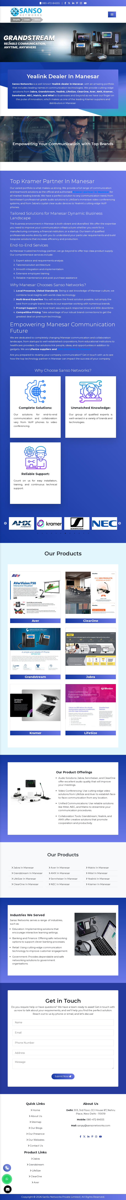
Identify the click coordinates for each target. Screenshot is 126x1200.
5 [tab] (56, 533)
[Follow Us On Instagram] (81, 3)
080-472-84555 (50, 3)
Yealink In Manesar (98, 878)
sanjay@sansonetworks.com (93, 1125)
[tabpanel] (63, 139)
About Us (36, 1116)
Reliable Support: (35, 474)
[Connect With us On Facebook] (65, 3)
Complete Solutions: (35, 408)
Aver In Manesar (60, 867)
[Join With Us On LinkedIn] (88, 1136)
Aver (35, 621)
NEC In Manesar (60, 884)
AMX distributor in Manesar (74, 349)
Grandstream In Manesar (27, 873)
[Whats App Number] (7, 1179)
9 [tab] (74, 533)
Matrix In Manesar (98, 867)
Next (119, 523)
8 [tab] (69, 533)
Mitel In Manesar (97, 873)
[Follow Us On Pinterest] (77, 3)
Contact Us (36, 1145)
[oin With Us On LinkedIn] (73, 3)
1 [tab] (37, 533)
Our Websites (36, 1139)
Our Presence (36, 1133)
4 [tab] (51, 533)
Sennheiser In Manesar (63, 878)
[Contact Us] (7, 1167)
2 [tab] (42, 533)
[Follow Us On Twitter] (69, 3)
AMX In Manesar (60, 873)
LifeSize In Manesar (24, 878)
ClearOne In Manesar (25, 884)
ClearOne (90, 621)
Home (36, 1110)
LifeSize (90, 733)
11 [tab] (83, 533)
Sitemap (36, 1122)
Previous (5, 523)
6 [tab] (60, 533)
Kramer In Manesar (98, 884)
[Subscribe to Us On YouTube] (85, 3)
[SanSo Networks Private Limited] (27, 14)
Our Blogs (36, 1127)
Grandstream (35, 677)
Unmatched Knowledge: (90, 408)
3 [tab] (46, 533)
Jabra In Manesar (23, 867)
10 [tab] (79, 533)
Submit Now (62, 1076)
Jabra (90, 677)
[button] (9, 42)
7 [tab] (65, 533)
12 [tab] (88, 533)
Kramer (35, 733)
